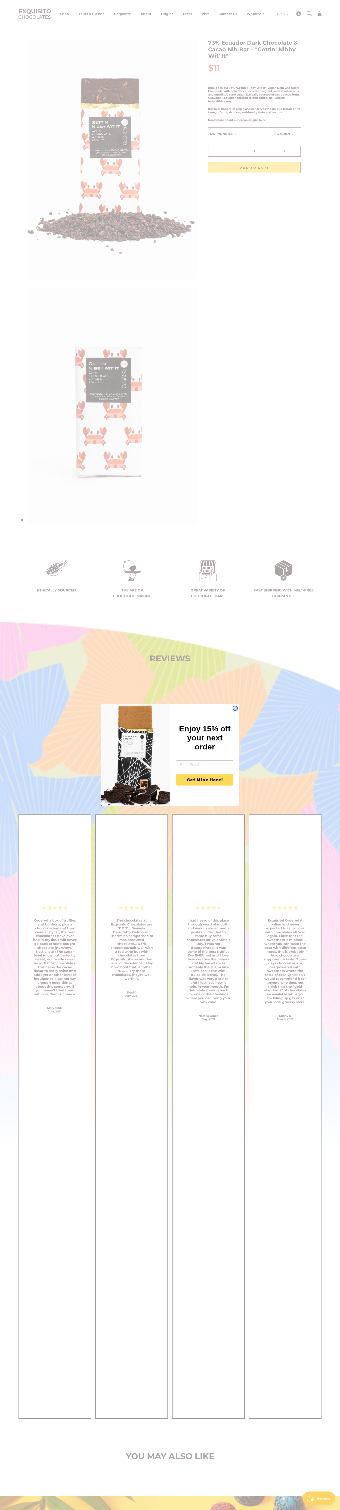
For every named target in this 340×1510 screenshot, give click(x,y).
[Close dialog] (235, 708)
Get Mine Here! (205, 780)
